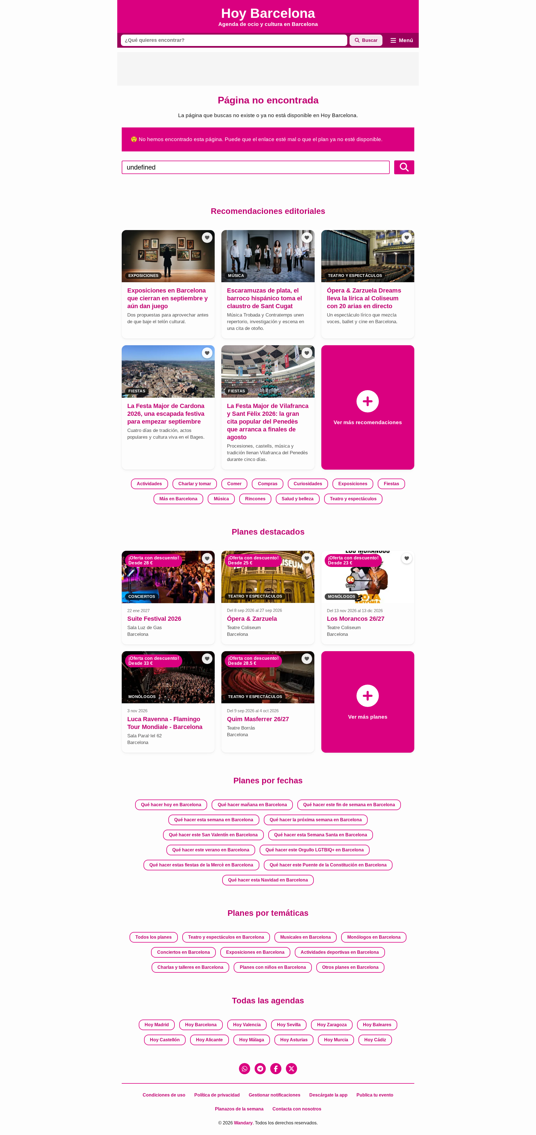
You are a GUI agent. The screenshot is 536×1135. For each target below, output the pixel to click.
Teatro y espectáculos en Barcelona (226, 937)
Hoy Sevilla (289, 1024)
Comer (234, 483)
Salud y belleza (298, 498)
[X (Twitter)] (291, 1068)
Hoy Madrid (157, 1024)
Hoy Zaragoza (332, 1024)
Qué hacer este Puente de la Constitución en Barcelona (328, 865)
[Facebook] (275, 1068)
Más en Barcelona (178, 498)
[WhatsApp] (244, 1068)
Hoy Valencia (247, 1024)
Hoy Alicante (209, 1039)
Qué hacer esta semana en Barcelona (213, 819)
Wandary (243, 1122)
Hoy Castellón (165, 1039)
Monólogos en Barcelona (374, 937)
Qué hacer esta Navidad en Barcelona (268, 880)
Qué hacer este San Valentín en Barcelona (213, 834)
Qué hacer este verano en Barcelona (210, 849)
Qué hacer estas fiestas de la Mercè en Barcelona (201, 865)
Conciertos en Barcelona (183, 952)
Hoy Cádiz (375, 1039)
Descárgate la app (328, 1095)
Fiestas (391, 483)
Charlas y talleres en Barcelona (190, 967)
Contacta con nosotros (296, 1109)
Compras (267, 483)
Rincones (255, 498)
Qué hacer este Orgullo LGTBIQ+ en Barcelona (314, 849)
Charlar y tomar (194, 483)
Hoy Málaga (251, 1039)
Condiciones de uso (164, 1095)
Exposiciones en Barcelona (255, 952)
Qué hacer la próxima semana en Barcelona (316, 819)
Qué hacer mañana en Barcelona (252, 804)
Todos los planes (153, 937)
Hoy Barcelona (201, 1024)
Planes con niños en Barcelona (273, 967)
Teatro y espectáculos (353, 498)
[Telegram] (260, 1068)
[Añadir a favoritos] (207, 237)
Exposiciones (352, 483)
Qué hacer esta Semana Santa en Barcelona (320, 834)
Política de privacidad (217, 1095)
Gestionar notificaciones (274, 1095)
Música (221, 498)
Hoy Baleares (377, 1024)
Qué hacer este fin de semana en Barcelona (349, 804)
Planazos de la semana (239, 1109)
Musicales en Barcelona (305, 937)
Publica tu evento (374, 1095)
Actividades (149, 483)
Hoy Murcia (336, 1039)
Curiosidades (308, 483)
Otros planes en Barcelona (350, 967)
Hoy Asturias (294, 1039)
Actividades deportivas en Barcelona (340, 952)
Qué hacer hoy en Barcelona (171, 804)
